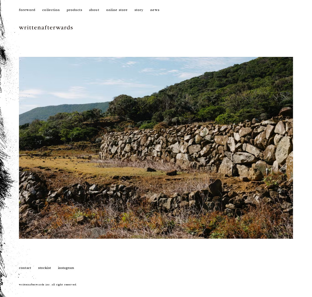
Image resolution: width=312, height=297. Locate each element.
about (94, 10)
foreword (27, 10)
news (154, 10)
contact (25, 268)
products (74, 10)
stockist (44, 268)
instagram (66, 268)
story (139, 10)
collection (51, 10)
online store (117, 10)
